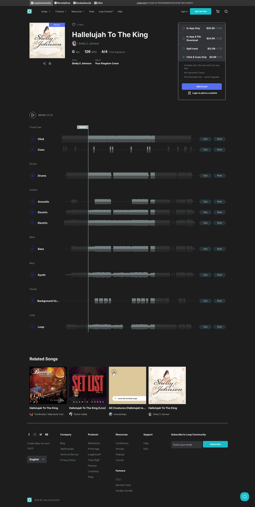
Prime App (93, 448)
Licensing (93, 471)
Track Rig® (94, 460)
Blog (62, 443)
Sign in (184, 11)
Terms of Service (69, 454)
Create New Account (38, 443)
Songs (44, 11)
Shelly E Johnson (81, 63)
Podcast (120, 454)
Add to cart (201, 86)
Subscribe (215, 444)
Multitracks (94, 443)
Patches (92, 465)
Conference (122, 443)
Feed (91, 11)
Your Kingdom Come (107, 63)
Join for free (201, 11)
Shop (90, 476)
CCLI (118, 479)
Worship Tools (123, 485)
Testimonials (67, 448)
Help (120, 11)
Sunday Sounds (124, 490)
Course (120, 460)
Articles (120, 448)
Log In (30, 448)
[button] (47, 40)
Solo (205, 139)
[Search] (226, 11)
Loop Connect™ (106, 11)
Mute (219, 139)
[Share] (44, 63)
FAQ (145, 448)
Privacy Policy (68, 460)
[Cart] (218, 11)
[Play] (33, 115)
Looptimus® (94, 454)
